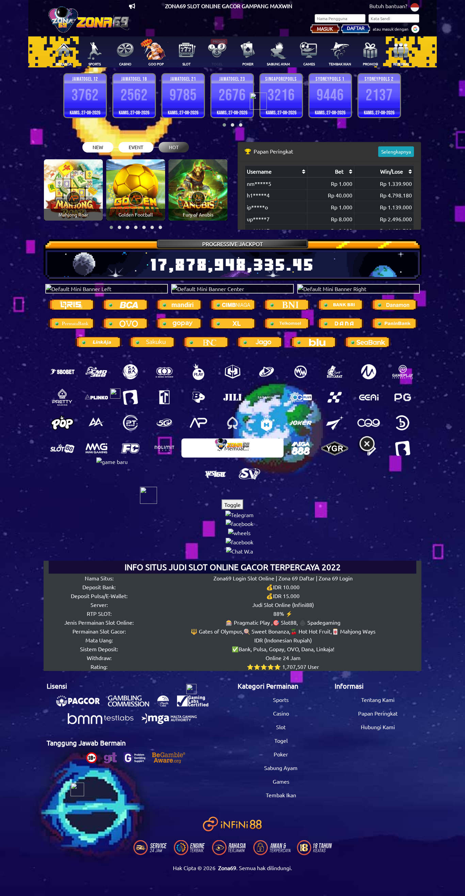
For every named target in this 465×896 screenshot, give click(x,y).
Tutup (367, 444)
